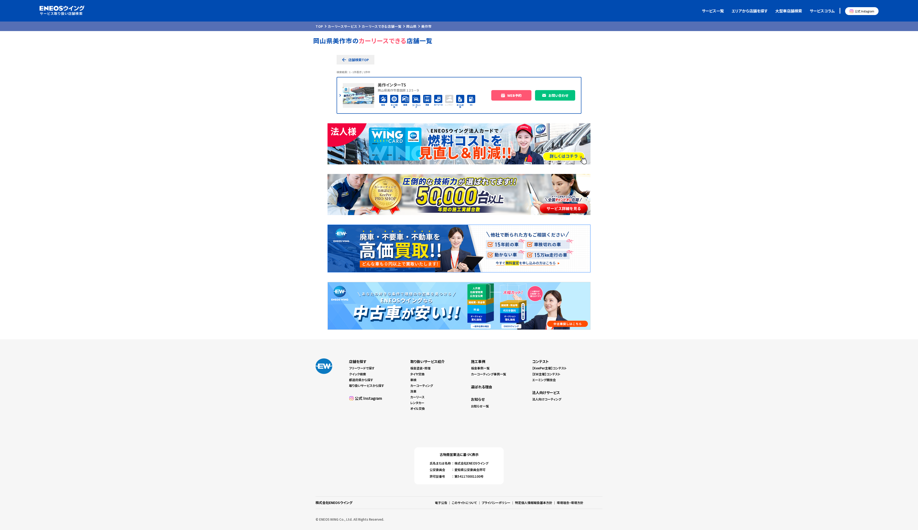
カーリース (417, 397)
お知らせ (478, 399)
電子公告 (441, 502)
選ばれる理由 (481, 386)
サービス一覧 (713, 11)
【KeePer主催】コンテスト (549, 368)
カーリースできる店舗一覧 (381, 26)
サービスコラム (822, 11)
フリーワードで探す (362, 368)
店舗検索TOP (358, 59)
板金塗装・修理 (420, 368)
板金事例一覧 (480, 368)
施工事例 (478, 361)
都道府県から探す (361, 380)
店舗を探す (357, 361)
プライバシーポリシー (496, 502)
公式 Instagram (864, 11)
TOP (319, 26)
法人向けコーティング (546, 399)
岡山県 (411, 26)
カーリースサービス (342, 26)
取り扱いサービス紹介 (427, 361)
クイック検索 (357, 374)
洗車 (413, 391)
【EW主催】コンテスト (546, 374)
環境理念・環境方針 (570, 502)
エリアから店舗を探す (750, 11)
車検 (413, 380)
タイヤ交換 (417, 374)
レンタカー (417, 402)
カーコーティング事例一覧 (488, 374)
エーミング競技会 (544, 380)
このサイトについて (464, 502)
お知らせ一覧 (480, 406)
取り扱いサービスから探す (366, 385)
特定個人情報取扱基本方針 (533, 502)
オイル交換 (417, 408)
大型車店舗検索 (788, 11)
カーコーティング (421, 385)
